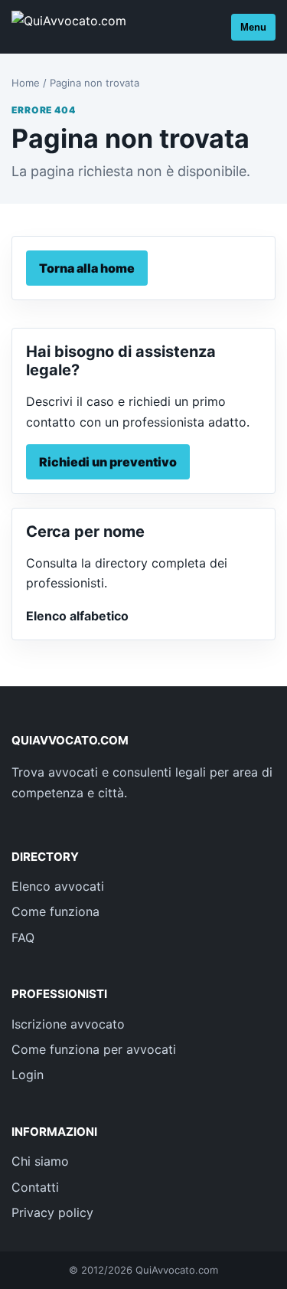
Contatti (35, 1187)
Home (25, 83)
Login (27, 1074)
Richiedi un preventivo (108, 461)
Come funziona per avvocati (93, 1049)
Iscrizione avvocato (68, 1024)
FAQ (22, 937)
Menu (253, 27)
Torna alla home (87, 268)
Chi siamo (40, 1161)
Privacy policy (52, 1212)
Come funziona (55, 911)
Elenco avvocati (57, 886)
